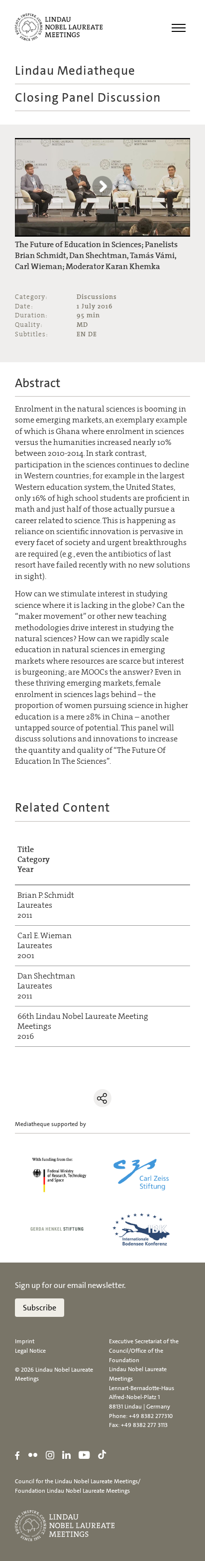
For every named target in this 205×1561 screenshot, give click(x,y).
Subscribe (39, 1307)
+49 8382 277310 (151, 1416)
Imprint (24, 1341)
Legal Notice (30, 1351)
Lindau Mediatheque (75, 70)
